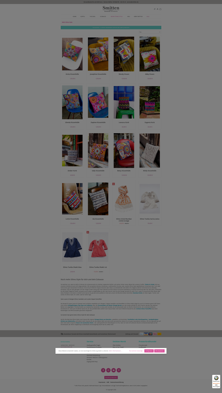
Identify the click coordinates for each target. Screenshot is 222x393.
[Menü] (219, 376)
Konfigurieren (149, 350)
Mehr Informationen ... (115, 351)
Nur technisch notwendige (136, 350)
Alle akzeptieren (159, 350)
